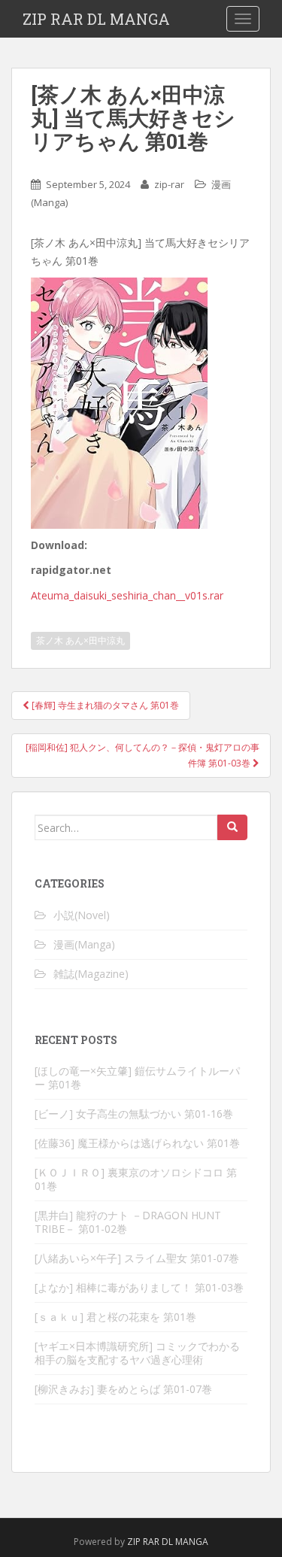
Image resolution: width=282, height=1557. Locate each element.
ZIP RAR (143, 1541)
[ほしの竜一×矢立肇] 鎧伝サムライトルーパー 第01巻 (137, 1077)
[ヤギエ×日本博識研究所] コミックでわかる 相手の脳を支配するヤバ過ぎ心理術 (137, 1353)
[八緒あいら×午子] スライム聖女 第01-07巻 (137, 1258)
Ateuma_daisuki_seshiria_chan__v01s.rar (127, 595)
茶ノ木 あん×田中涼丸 (80, 640)
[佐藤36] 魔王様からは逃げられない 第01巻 (137, 1143)
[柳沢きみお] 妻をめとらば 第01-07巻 (123, 1389)
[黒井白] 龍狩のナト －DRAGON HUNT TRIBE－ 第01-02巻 (128, 1222)
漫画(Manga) (84, 944)
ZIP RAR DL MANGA (96, 19)
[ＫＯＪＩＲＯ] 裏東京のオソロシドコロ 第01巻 (136, 1179)
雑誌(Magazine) (91, 974)
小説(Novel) (81, 915)
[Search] (232, 827)
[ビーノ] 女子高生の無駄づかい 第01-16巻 (134, 1113)
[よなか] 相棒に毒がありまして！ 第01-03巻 (139, 1287)
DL (167, 1541)
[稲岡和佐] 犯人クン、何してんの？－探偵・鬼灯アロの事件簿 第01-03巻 (142, 755)
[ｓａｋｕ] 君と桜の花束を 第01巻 (115, 1317)
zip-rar (169, 184)
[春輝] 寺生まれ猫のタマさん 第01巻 (104, 705)
